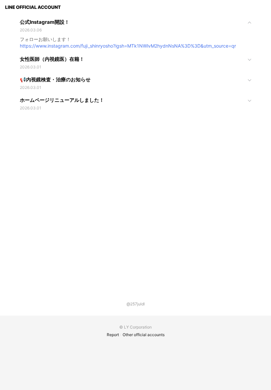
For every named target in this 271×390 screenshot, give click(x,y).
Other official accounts (144, 334)
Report (113, 334)
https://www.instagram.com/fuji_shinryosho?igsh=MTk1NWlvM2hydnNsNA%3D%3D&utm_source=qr (128, 46)
